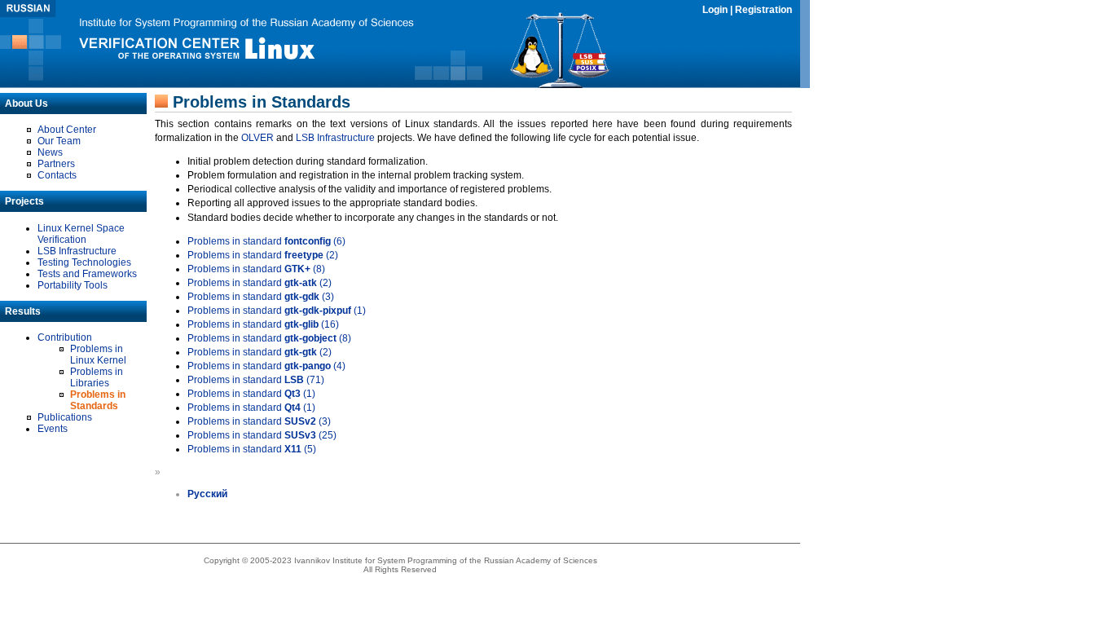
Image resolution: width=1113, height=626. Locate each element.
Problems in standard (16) (263, 324)
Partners (56, 164)
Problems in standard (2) (262, 255)
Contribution (64, 337)
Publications (64, 417)
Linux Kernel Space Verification (81, 234)
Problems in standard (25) (262, 435)
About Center (66, 129)
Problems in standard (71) (255, 380)
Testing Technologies (84, 262)
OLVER (257, 137)
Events (52, 428)
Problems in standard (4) (266, 366)
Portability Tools (72, 285)
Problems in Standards (97, 400)
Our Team (59, 141)
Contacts (57, 175)
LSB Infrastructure (77, 251)
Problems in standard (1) (276, 310)
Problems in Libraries (96, 377)
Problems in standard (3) (260, 296)
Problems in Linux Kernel (98, 354)
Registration (763, 9)
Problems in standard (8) (256, 269)
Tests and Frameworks (87, 274)
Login (715, 9)
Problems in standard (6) (266, 241)
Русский (207, 494)
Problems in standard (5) (251, 449)
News (50, 152)
